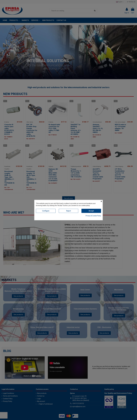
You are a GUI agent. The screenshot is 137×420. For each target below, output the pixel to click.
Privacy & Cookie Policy (93, 216)
